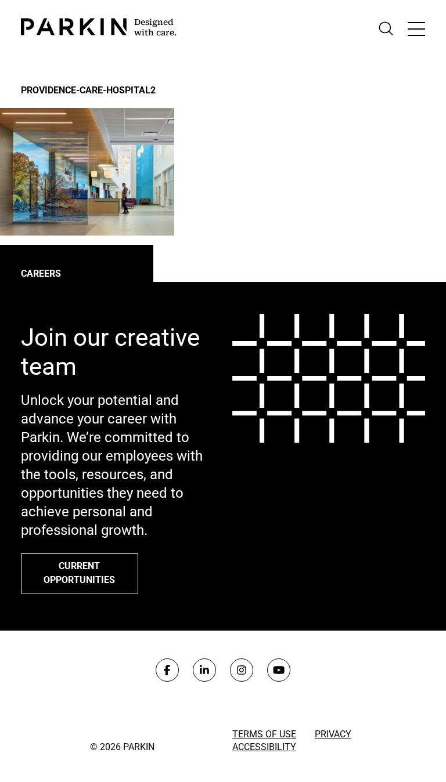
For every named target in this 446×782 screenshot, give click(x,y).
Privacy (333, 734)
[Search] (386, 29)
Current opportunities (79, 572)
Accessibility (264, 746)
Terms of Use (264, 734)
